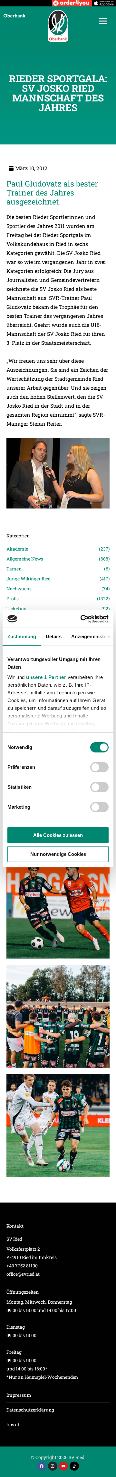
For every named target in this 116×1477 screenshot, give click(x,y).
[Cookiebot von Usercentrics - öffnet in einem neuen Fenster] (82, 619)
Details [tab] (54, 636)
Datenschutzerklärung (30, 1410)
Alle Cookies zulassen (58, 835)
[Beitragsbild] (58, 907)
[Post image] (58, 517)
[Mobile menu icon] (103, 21)
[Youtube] (63, 1466)
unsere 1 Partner (46, 677)
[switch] (99, 767)
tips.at (12, 1424)
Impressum (18, 1395)
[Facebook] (41, 1466)
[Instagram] (52, 1466)
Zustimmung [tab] (21, 636)
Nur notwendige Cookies (58, 854)
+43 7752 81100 (22, 1266)
